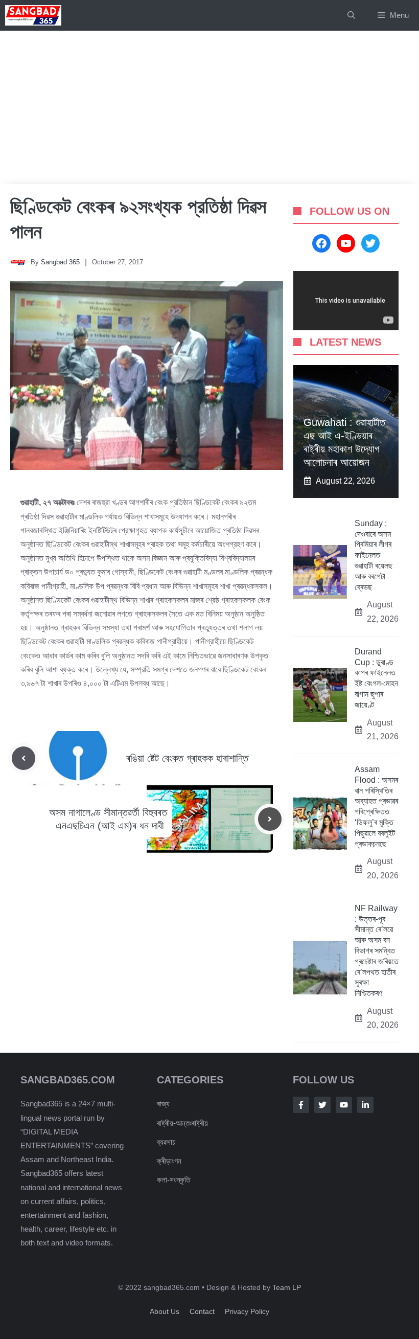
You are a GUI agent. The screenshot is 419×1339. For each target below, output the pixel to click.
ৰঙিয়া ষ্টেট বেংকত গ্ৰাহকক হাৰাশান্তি (187, 758)
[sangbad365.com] (33, 15)
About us (164, 1311)
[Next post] (269, 819)
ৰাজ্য (163, 1103)
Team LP (286, 1287)
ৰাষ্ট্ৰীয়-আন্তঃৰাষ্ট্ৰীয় (182, 1123)
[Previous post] (23, 758)
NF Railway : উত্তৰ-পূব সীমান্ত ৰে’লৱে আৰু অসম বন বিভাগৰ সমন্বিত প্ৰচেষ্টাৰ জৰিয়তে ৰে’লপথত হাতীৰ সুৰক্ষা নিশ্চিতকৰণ (377, 950)
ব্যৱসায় (166, 1142)
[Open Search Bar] (351, 15)
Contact (202, 1311)
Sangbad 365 (60, 262)
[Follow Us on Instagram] (344, 1105)
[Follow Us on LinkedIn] (365, 1105)
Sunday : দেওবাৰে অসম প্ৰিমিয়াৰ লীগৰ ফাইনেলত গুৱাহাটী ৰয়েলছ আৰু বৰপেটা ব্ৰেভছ (373, 555)
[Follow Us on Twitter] (322, 1105)
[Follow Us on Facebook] (301, 1105)
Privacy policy (247, 1311)
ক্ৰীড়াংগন (169, 1160)
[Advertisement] (209, 107)
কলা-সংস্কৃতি (173, 1179)
